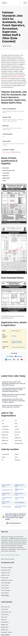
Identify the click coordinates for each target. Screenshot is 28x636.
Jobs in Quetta (5, 593)
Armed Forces (5, 426)
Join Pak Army (5, 429)
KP (2, 460)
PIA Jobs (17, 434)
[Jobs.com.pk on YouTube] (22, 359)
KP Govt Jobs (4, 577)
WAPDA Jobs (5, 440)
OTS (3, 423)
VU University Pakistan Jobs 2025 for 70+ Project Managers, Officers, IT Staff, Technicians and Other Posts (13, 389)
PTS (16, 420)
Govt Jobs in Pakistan (6, 567)
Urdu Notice (19, 342)
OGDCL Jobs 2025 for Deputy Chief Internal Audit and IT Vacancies (12, 406)
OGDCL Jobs (5, 437)
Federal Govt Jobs (6, 570)
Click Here (13, 336)
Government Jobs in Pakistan (18, 347)
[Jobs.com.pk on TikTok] (18, 359)
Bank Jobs (3, 619)
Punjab (3, 457)
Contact (12, 559)
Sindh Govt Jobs (5, 575)
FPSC (16, 423)
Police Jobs (17, 432)
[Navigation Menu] (25, 3)
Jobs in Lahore (5, 585)
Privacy (7, 559)
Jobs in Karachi (5, 588)
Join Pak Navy (5, 432)
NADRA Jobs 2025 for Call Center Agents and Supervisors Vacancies (13, 395)
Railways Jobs (4, 627)
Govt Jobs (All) (5, 454)
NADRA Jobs (18, 437)
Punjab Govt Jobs (5, 572)
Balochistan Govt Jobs (7, 580)
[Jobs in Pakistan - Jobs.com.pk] (4, 3)
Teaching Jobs (5, 622)
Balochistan (17, 460)
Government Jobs (19, 443)
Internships (4, 443)
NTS (3, 420)
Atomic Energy (18, 440)
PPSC (16, 426)
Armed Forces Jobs (6, 612)
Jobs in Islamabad (5, 582)
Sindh (16, 457)
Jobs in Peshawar (5, 590)
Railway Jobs (5, 434)
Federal (16, 454)
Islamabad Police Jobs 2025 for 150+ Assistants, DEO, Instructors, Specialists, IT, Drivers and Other (13, 400)
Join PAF (17, 429)
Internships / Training (6, 632)
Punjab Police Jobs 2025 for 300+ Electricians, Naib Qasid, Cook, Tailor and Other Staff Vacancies (13, 383)
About (2, 559)
